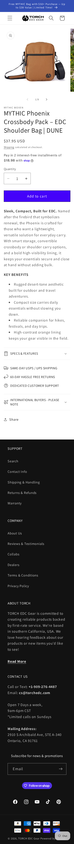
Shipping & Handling (24, 482)
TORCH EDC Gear (29, 838)
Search (13, 461)
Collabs (13, 554)
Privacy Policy (18, 586)
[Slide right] (47, 99)
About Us (15, 533)
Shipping (9, 147)
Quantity (10, 169)
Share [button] (13, 419)
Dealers (13, 564)
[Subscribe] (60, 769)
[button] (9, 18)
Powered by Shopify (53, 838)
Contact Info (17, 471)
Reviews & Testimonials (26, 543)
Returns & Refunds (22, 492)
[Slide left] (27, 99)
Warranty (15, 503)
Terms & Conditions (23, 575)
